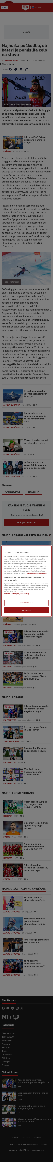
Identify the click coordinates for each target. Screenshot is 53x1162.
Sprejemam (26, 610)
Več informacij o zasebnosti (36, 573)
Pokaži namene (26, 603)
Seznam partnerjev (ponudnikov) (16, 594)
